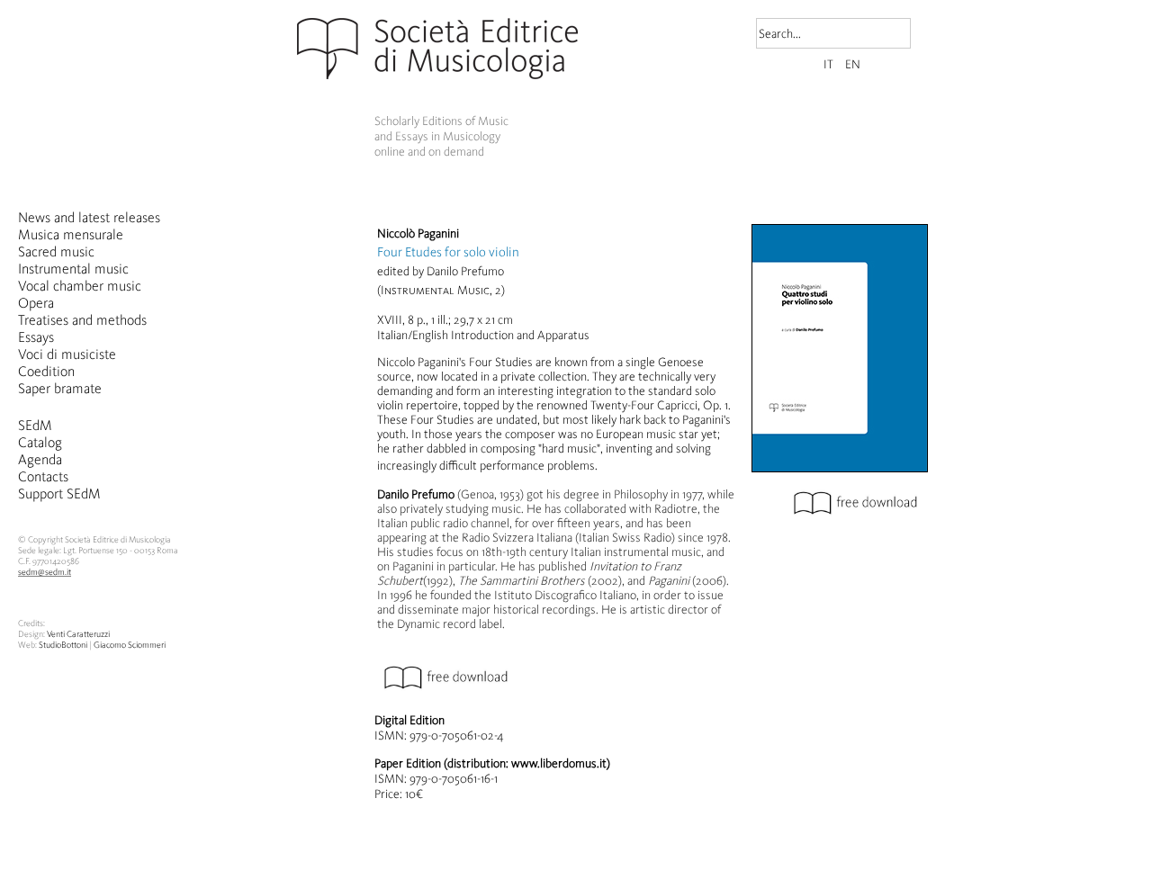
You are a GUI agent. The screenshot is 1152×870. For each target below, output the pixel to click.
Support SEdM (59, 493)
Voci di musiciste (67, 354)
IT (830, 64)
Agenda (40, 459)
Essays (36, 336)
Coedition (46, 371)
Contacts (43, 476)
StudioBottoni (63, 645)
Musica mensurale (70, 234)
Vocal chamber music (79, 285)
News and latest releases (89, 217)
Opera (36, 302)
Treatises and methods (82, 319)
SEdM (35, 425)
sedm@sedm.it (44, 572)
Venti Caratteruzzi (78, 634)
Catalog (40, 442)
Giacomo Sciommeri (130, 645)
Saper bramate (60, 388)
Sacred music (56, 251)
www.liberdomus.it (559, 763)
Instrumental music (73, 268)
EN (852, 64)
